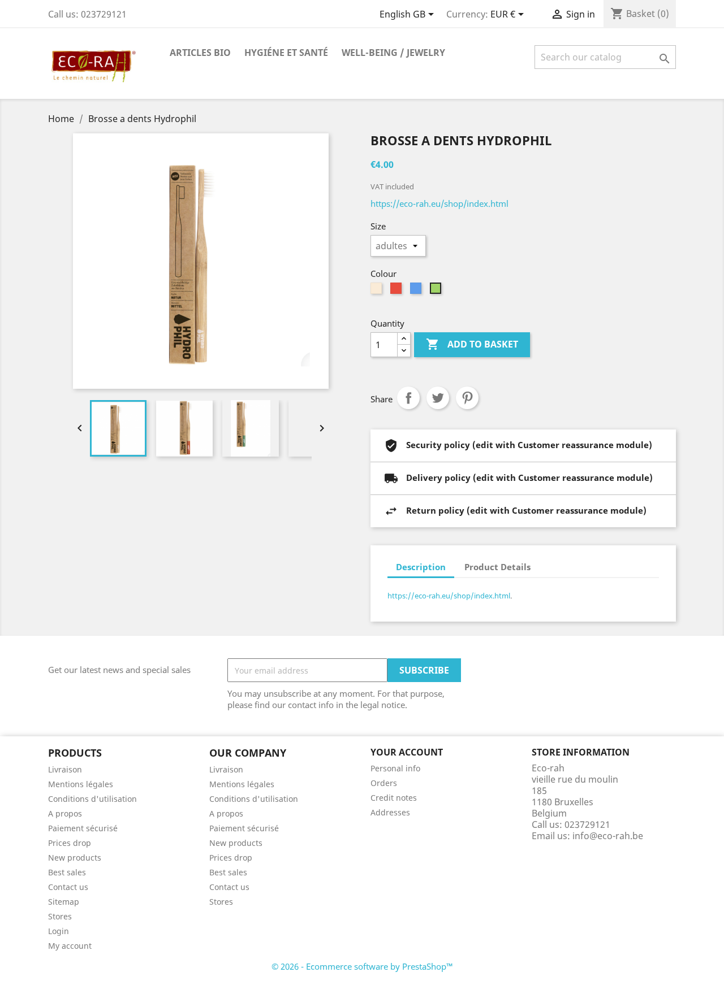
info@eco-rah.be (607, 836)
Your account (406, 752)
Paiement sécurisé (83, 828)
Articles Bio (200, 52)
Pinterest (467, 398)
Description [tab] (421, 566)
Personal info (395, 768)
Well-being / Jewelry (393, 52)
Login (58, 931)
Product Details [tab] (497, 566)
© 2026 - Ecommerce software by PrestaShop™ (362, 966)
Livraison (65, 769)
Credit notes (393, 797)
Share (408, 398)
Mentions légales (80, 784)
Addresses (390, 812)
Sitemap (63, 901)
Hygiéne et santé (286, 52)
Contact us (68, 887)
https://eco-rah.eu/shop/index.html (439, 203)
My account (70, 945)
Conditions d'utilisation (92, 798)
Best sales (67, 872)
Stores (60, 916)
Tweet (437, 398)
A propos (65, 813)
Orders (383, 783)
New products (74, 857)
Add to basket (472, 344)
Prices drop (69, 842)
